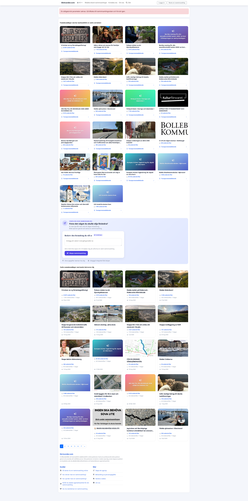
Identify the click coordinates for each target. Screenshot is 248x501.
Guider (63, 467)
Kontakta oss (112, 2)
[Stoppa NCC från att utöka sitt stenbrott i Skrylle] (75, 72)
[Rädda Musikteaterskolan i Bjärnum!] (173, 167)
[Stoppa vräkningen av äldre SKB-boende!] (140, 136)
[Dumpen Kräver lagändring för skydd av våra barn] (140, 168)
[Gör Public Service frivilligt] (75, 167)
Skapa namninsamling (77, 253)
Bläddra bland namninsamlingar (96, 2)
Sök (129, 2)
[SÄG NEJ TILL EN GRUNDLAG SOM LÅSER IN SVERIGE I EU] (75, 104)
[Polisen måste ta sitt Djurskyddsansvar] (140, 41)
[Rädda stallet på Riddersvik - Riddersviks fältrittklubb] (173, 72)
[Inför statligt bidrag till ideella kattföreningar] (140, 72)
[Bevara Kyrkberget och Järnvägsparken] (75, 136)
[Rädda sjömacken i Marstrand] (108, 103)
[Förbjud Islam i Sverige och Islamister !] (140, 103)
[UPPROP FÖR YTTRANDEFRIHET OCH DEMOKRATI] (173, 104)
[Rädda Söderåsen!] (108, 71)
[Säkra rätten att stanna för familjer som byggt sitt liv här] (108, 41)
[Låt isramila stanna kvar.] (108, 199)
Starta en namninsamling (177, 2)
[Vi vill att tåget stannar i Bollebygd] (173, 135)
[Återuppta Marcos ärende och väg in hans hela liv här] (108, 168)
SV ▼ (81, 2)
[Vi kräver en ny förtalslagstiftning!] (75, 40)
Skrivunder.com (68, 3)
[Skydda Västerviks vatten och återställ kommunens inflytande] (75, 200)
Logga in (162, 2)
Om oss (121, 2)
